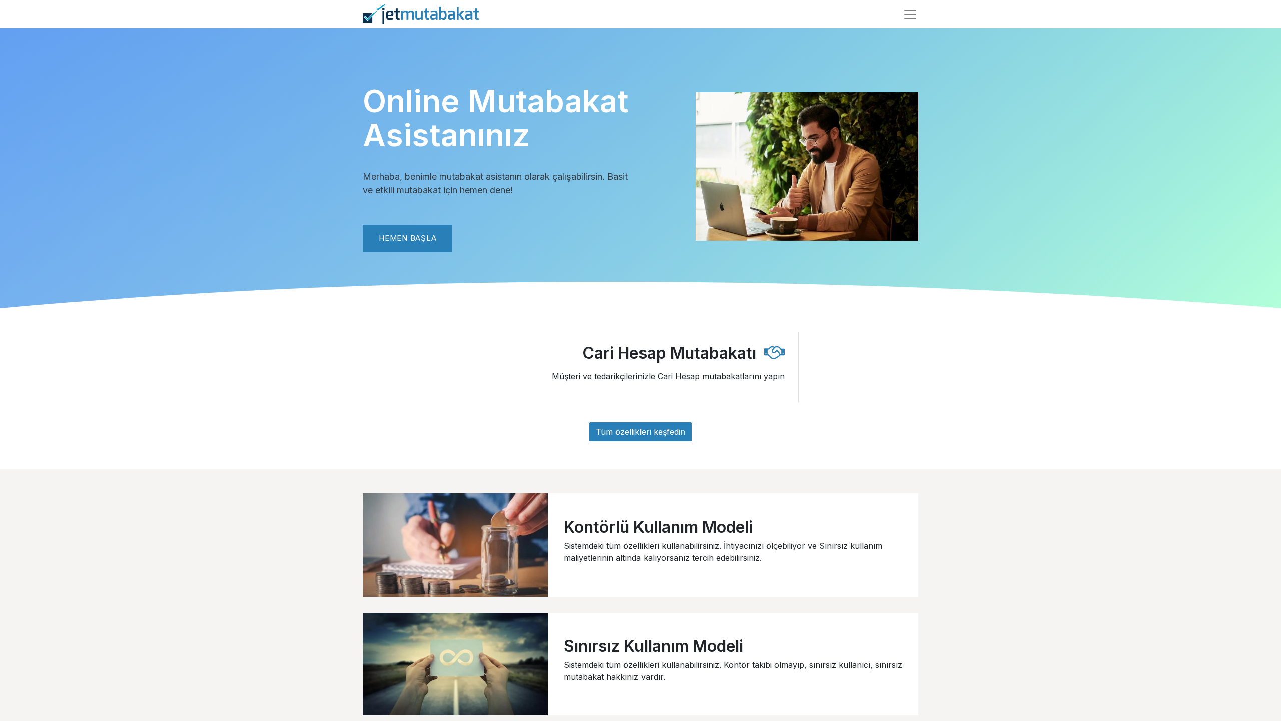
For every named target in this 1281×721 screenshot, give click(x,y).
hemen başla (407, 238)
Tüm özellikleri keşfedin (640, 432)
